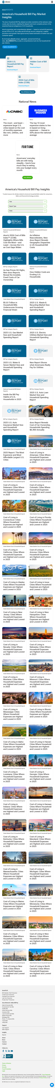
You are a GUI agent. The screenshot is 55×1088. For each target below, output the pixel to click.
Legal (3, 1071)
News (3, 1040)
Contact (4, 1044)
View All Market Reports (27, 92)
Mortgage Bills (5, 1017)
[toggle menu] (52, 2)
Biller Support (5, 1029)
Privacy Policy (43, 1077)
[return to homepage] (6, 2)
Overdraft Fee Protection (8, 996)
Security (4, 1067)
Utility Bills (4, 1022)
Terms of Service (6, 1063)
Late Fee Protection (7, 998)
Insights (4, 1032)
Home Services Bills (7, 1010)
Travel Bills (5, 1020)
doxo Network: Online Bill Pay (10, 1002)
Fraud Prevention (6, 1069)
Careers (4, 1042)
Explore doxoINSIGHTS (9, 47)
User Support (5, 1027)
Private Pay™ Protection (8, 1000)
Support (4, 1025)
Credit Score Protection (8, 994)
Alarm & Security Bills (7, 1005)
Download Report (12, 69)
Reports (4, 1035)
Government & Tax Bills (8, 1007)
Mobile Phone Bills (7, 1015)
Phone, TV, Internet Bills (8, 1019)
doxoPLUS (5, 990)
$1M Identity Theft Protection (9, 993)
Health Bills (5, 1008)
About (3, 1037)
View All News (27, 177)
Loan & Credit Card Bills (8, 1014)
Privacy (4, 1065)
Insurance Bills (5, 1012)
